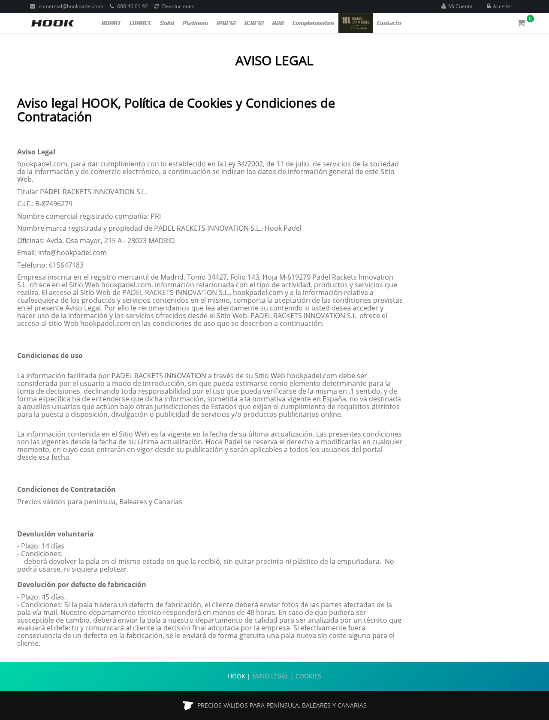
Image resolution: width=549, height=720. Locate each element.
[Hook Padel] (52, 22)
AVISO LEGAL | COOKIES (286, 676)
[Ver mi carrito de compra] (522, 23)
